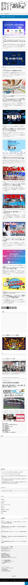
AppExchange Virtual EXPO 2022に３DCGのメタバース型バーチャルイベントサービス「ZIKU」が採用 (14, 158)
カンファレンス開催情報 (18, 265)
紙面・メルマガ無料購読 (5, 555)
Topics (4, 67)
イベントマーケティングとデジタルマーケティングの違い (11, 473)
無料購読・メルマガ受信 (5, 509)
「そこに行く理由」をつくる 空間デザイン (9, 432)
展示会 (10, 96)
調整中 (3, 563)
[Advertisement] (11, 323)
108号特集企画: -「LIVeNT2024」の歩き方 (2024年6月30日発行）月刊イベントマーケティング (14, 537)
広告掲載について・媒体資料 (6, 556)
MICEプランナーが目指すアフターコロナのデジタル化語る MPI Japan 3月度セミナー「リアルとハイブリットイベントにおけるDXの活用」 (14, 129)
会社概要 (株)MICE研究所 (5, 554)
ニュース (7, 96)
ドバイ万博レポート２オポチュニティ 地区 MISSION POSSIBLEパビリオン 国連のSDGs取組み (14, 184)
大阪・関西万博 (22, 181)
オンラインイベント (13, 67)
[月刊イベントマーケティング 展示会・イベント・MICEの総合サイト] (14, 6)
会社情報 (2, 499)
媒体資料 (2, 502)
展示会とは (3, 507)
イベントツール (7, 67)
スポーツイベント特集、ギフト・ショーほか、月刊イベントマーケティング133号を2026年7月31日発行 (14, 522)
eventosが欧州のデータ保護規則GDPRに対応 (12, 70)
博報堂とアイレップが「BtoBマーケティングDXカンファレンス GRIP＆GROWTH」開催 (14, 268)
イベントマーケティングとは (5, 504)
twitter (20, 1)
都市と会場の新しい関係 (6, 430)
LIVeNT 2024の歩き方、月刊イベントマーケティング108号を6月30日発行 (13, 532)
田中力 (5, 69)
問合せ (2, 557)
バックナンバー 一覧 (6, 380)
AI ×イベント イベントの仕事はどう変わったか (9, 424)
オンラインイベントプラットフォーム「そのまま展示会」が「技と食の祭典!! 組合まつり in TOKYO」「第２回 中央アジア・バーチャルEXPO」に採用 (14, 100)
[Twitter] (13, 576)
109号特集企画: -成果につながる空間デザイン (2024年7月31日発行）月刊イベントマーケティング (13, 527)
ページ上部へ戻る (26, 583)
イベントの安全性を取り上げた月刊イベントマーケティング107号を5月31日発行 (13, 542)
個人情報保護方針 (4, 511)
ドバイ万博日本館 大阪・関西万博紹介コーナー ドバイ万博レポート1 (14, 212)
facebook (22, 1)
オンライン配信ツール (19, 67)
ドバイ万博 (15, 181)
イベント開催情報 (11, 95)
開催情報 (12, 96)
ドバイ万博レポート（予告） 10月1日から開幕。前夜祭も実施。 (14, 240)
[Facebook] (15, 576)
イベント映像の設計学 (6, 428)
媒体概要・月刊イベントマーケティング (10, 557)
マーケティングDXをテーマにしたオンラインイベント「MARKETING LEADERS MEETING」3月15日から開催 (14, 41)
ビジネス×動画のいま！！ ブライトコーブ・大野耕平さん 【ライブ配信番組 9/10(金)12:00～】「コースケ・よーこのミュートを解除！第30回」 (14, 296)
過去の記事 (25, 518)
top (3, 95)
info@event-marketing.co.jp (5, 550)
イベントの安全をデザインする (7, 426)
